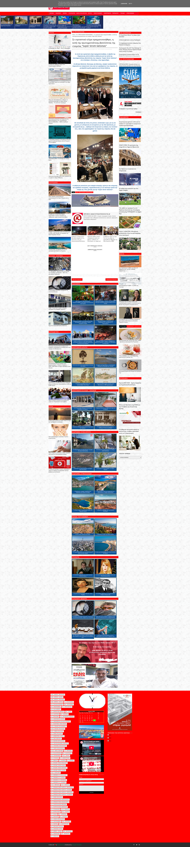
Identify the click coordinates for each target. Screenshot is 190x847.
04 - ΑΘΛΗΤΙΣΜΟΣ (56, 706)
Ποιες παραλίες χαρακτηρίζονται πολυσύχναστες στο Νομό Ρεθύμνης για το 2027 (59, 198)
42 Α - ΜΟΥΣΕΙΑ (55, 784)
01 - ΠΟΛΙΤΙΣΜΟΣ (68, 701)
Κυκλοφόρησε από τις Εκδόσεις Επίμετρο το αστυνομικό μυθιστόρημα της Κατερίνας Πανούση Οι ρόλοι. (129, 321)
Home (73, 34)
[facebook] (135, 845)
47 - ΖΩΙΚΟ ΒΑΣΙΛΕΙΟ (56, 797)
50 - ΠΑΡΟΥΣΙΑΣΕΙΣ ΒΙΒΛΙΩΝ (58, 804)
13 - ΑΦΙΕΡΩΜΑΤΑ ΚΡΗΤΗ (57, 719)
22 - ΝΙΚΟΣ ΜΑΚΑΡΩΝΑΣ (57, 748)
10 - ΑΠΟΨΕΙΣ (64, 714)
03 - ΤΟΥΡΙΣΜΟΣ (69, 704)
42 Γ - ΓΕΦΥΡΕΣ (65, 784)
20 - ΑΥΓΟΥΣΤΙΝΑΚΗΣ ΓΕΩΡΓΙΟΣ (59, 743)
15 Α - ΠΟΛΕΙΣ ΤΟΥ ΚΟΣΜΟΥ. (58, 726)
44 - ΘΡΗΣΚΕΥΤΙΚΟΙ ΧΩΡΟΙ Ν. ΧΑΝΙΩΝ (61, 789)
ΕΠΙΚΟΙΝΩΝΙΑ (130, 13)
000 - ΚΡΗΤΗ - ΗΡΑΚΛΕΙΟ (57, 694)
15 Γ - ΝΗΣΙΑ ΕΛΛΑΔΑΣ (57, 731)
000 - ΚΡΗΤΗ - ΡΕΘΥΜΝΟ (57, 699)
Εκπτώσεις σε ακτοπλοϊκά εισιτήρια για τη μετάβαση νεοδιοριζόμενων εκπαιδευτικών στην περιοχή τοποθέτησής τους (60, 347)
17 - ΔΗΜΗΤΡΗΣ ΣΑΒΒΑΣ (57, 736)
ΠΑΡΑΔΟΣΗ (115, 13)
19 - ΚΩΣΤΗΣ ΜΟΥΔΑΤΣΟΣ (57, 741)
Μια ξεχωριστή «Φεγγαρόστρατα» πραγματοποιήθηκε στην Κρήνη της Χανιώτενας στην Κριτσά (79, 26)
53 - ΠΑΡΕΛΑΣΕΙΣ (55, 811)
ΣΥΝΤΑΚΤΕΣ (72, 13)
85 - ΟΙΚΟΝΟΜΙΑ (55, 833)
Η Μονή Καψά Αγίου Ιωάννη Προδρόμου (21, 25)
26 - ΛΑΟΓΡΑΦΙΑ (67, 753)
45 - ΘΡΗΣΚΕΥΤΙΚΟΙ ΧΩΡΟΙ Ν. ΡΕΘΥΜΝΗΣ (62, 792)
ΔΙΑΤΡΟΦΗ (123, 326)
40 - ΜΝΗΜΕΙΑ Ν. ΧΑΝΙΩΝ (58, 777)
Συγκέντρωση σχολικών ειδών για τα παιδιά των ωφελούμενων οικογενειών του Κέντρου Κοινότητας (65, 26)
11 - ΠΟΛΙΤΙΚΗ (55, 716)
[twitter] (137, 845)
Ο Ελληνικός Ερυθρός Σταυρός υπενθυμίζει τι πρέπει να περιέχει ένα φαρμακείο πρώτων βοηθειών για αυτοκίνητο (59, 470)
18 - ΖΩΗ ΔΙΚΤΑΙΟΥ (56, 738)
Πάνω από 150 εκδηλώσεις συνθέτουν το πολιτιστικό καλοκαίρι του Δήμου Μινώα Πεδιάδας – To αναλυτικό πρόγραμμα (58, 101)
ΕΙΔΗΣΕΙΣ (58, 13)
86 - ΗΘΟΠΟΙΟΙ (66, 833)
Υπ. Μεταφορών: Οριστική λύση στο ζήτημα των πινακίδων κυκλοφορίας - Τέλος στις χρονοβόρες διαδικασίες (59, 273)
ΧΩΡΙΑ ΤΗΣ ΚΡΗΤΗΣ (81, 13)
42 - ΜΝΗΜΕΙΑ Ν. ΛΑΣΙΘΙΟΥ (58, 782)
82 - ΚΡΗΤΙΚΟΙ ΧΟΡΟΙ (56, 828)
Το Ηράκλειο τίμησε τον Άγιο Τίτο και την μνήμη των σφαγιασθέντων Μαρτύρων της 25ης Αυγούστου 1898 (110, 239)
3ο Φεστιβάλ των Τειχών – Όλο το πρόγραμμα (59, 48)
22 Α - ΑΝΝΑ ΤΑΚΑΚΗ (57, 750)
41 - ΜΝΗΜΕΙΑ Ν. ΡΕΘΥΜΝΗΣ (58, 780)
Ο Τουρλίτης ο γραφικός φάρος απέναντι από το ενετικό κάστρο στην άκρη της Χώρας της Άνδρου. (94, 26)
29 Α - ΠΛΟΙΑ (65, 755)
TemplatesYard (60, 844)
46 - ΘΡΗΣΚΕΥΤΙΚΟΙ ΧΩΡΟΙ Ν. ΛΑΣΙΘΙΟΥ (61, 794)
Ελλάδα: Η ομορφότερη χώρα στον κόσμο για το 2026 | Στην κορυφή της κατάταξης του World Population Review (59, 233)
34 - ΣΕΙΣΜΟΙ (70, 760)
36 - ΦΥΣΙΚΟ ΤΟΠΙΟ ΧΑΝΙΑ (58, 765)
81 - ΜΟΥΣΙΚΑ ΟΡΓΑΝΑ (57, 826)
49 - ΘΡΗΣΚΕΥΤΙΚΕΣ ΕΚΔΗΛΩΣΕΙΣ (60, 802)
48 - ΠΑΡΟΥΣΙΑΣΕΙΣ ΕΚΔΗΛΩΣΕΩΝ (84, 34)
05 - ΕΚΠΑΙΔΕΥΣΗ (67, 706)
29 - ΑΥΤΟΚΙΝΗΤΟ (56, 755)
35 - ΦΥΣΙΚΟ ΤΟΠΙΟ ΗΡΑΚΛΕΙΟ (59, 762)
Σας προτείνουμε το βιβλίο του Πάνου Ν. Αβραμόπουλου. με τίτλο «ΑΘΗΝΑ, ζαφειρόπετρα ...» (128, 269)
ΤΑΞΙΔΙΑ (122, 13)
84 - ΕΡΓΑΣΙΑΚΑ (68, 831)
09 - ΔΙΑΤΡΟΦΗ (55, 714)
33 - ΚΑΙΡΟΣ (62, 760)
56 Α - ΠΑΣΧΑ (65, 811)
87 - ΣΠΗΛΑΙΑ (54, 836)
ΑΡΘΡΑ (65, 13)
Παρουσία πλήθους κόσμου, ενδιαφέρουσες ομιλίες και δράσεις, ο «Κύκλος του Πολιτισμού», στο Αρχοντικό (94, 239)
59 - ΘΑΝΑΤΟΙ (54, 816)
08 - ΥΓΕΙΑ (68, 711)
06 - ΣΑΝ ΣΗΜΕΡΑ (55, 709)
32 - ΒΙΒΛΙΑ (54, 760)
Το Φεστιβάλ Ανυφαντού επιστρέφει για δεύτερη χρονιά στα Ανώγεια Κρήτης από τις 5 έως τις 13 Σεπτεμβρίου (60, 141)
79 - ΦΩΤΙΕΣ (54, 824)
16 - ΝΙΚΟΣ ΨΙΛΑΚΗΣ (56, 733)
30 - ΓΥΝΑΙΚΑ (54, 758)
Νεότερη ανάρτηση (77, 279)
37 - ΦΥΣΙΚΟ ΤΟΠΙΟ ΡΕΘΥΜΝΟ (59, 767)
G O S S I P (137, 326)
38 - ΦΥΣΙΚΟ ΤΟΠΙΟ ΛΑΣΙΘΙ (58, 770)
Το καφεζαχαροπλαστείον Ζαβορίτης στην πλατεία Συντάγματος (35, 25)
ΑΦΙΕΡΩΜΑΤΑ (107, 13)
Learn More (124, 3)
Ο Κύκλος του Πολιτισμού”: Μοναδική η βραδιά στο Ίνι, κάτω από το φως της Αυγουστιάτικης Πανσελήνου (78, 239)
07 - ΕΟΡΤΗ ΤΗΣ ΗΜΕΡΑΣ (57, 711)
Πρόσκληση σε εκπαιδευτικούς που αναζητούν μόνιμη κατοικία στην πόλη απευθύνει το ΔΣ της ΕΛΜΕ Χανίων (60, 384)
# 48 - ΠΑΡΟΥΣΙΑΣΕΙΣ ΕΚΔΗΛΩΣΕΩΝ (84, 192)
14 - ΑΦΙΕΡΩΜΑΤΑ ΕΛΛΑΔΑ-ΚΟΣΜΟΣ (60, 721)
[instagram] (140, 845)
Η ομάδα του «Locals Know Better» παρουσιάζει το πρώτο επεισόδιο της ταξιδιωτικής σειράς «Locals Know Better (58, 216)
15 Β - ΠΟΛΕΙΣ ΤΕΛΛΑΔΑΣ (57, 728)
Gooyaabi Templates (77, 844)
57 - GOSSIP (54, 814)
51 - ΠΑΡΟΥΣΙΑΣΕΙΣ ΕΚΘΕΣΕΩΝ (59, 806)
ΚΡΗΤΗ (90, 13)
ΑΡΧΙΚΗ (52, 13)
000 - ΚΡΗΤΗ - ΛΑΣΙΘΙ (57, 697)
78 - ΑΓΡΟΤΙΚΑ (66, 821)
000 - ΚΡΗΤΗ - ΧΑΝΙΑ (56, 701)
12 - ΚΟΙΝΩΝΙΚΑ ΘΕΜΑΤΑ (67, 716)
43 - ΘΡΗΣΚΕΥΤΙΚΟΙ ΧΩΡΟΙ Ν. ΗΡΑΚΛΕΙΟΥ (62, 787)
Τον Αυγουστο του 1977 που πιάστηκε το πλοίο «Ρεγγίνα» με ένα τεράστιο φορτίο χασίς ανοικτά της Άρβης (51, 26)
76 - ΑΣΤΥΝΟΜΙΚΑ (56, 821)
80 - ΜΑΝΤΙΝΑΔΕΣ (64, 824)
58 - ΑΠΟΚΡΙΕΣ (63, 814)
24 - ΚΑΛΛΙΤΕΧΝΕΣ (56, 753)
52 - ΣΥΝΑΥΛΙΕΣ (55, 809)
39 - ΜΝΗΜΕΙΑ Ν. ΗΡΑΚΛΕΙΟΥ (59, 775)
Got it (130, 3)
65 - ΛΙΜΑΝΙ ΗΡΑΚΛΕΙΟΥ (57, 819)
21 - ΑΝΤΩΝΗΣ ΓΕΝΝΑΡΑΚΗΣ (58, 745)
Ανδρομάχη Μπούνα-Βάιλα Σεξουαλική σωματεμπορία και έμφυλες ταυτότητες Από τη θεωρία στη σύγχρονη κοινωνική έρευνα (130, 303)
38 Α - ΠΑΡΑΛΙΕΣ (55, 772)
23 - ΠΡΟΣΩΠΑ (68, 750)
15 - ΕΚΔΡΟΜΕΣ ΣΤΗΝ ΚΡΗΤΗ (58, 723)
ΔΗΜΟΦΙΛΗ (130, 326)
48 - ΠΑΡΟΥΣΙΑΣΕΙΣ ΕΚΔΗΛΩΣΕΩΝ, (104, 49)
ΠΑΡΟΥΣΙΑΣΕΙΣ (98, 13)
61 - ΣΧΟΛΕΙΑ (63, 816)
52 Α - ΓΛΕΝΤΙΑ (65, 809)
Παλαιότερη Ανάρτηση (112, 279)
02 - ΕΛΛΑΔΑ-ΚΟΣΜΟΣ (57, 704)
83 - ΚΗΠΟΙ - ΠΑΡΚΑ (56, 831)
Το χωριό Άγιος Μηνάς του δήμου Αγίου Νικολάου (6, 25)
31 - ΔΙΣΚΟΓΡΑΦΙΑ (65, 758)
